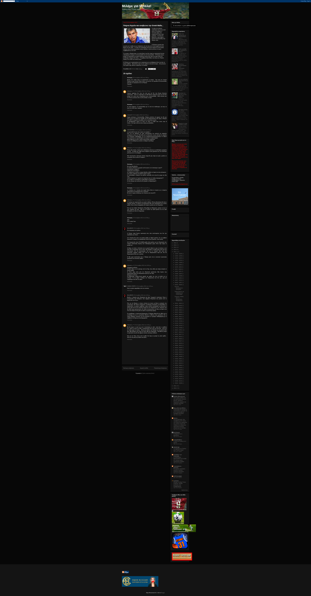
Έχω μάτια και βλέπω (180, 408)
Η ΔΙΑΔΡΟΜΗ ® (178, 440)
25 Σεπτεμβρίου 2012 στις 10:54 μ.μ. (142, 147)
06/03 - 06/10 (178, 336)
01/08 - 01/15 (178, 381)
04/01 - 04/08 (178, 356)
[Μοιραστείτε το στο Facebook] (153, 69)
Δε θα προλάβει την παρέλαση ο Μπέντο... (183, 50)
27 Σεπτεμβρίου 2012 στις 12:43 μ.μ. (142, 200)
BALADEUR (130, 228)
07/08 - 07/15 (178, 325)
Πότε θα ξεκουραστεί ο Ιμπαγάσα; (179, 288)
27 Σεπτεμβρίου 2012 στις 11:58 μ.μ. (141, 217)
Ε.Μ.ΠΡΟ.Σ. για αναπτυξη (178, 455)
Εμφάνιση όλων (184, 490)
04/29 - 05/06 (178, 347)
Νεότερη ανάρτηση (128, 368)
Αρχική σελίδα (144, 368)
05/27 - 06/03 (178, 338)
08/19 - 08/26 (178, 312)
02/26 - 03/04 (178, 365)
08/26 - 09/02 (178, 310)
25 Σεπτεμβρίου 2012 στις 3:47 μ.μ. (142, 91)
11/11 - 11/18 (178, 269)
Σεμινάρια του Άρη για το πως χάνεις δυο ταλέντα (182, 95)
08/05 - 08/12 (178, 316)
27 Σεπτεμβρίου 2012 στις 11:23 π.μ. (141, 164)
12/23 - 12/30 (178, 255)
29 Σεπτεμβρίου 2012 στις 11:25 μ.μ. (141, 295)
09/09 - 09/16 (178, 305)
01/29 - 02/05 (178, 374)
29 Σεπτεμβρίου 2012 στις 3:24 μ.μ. (141, 228)
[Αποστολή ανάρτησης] (146, 68)
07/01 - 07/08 (178, 327)
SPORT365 (176, 447)
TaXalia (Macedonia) (179, 396)
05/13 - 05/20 (178, 343)
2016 (175, 243)
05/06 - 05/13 (178, 345)
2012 (175, 251)
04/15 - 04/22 (178, 352)
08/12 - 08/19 (178, 314)
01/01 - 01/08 (178, 383)
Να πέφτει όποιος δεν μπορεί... (183, 110)
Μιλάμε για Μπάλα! (136, 6)
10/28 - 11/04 (178, 273)
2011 (175, 385)
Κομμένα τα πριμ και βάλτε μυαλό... (183, 124)
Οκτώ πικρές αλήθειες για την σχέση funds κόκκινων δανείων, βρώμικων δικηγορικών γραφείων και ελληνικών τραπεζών (180, 400)
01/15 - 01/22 (178, 378)
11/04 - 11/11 (178, 271)
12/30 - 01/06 (178, 253)
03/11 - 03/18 (178, 363)
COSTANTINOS (131, 129)
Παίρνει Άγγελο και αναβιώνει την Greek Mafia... (179, 293)
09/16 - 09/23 (178, 303)
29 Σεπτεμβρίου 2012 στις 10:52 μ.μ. (142, 265)
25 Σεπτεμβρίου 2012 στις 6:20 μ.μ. (143, 129)
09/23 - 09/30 (178, 284)
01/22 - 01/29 (178, 376)
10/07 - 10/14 (178, 280)
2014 (175, 247)
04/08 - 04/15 (178, 354)
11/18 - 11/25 (178, 267)
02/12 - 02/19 (178, 369)
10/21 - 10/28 (178, 275)
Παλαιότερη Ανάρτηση (160, 368)
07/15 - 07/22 (178, 323)
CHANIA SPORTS (131, 286)
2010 (175, 388)
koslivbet (176, 480)
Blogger (163, 592)
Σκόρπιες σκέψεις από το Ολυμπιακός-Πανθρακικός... (179, 298)
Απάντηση (129, 86)
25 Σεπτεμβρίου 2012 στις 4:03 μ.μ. (141, 104)
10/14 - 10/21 (178, 278)
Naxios (175, 418)
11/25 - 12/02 (178, 264)
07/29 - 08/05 (178, 318)
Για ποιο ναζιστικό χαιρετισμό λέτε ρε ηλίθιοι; (183, 81)
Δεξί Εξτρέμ (177, 432)
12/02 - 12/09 (178, 262)
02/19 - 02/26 (178, 367)
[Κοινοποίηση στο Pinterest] (155, 69)
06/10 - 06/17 (178, 334)
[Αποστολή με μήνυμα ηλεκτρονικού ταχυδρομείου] (149, 69)
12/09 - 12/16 (178, 260)
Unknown (129, 91)
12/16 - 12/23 (178, 258)
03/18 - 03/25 (178, 361)
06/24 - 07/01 (178, 330)
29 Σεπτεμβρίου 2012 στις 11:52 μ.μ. (142, 324)
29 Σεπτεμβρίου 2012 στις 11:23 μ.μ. (144, 286)
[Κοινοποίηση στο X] (152, 69)
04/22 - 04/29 (178, 350)
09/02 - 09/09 (178, 307)
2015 (175, 245)
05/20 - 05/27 (178, 341)
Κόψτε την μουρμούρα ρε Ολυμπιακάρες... (183, 35)
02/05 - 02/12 (178, 372)
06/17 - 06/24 (178, 332)
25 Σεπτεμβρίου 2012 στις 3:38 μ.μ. (141, 77)
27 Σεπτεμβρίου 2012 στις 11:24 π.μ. (141, 187)
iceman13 (129, 115)
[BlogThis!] (150, 69)
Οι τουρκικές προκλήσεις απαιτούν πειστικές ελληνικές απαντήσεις (179, 470)
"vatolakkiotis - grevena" (178, 467)
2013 (175, 249)
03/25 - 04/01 (178, 358)
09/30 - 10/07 (178, 282)
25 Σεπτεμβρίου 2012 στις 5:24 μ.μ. (140, 115)
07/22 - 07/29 (178, 321)
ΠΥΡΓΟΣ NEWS (178, 476)
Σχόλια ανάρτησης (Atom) (148, 373)
